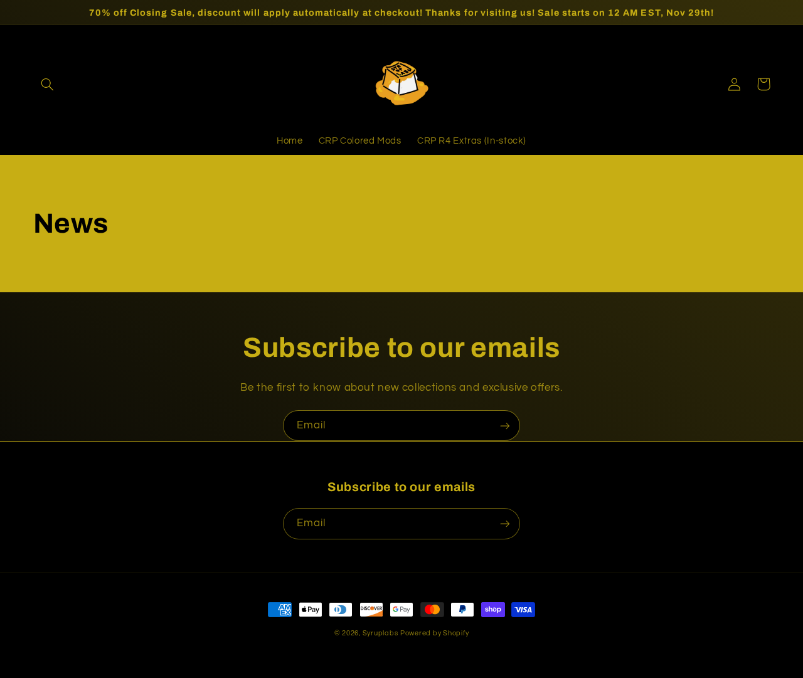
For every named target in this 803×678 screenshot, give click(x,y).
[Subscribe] (505, 425)
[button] (47, 84)
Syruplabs (380, 633)
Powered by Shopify (434, 633)
